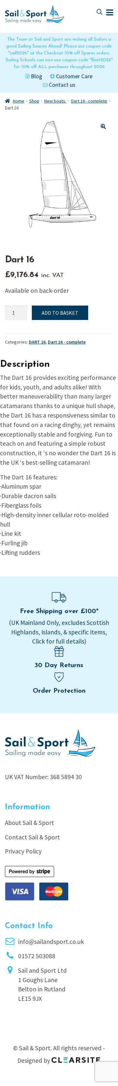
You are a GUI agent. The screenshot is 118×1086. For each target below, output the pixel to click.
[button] (103, 126)
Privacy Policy (23, 851)
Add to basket (60, 312)
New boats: (55, 101)
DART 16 (37, 342)
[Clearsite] (76, 1058)
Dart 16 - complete (89, 101)
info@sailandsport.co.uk (51, 942)
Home (18, 101)
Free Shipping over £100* (59, 611)
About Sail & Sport (29, 823)
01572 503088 (36, 956)
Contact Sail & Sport (32, 837)
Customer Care (73, 76)
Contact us (61, 84)
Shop (34, 101)
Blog (36, 76)
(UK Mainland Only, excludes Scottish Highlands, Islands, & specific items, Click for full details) (59, 632)
